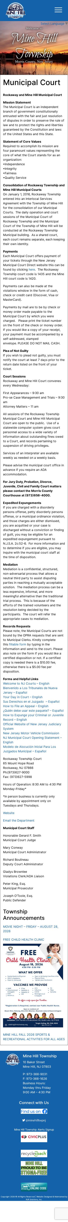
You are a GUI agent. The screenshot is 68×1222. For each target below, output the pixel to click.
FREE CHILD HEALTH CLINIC (23, 939)
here (32, 269)
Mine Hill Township (34, 46)
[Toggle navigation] (58, 10)
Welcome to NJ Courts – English (26, 683)
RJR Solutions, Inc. (34, 1199)
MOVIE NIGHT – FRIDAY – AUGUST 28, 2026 (30, 929)
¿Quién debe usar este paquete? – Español (33, 710)
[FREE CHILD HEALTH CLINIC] (33, 985)
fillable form (17, 644)
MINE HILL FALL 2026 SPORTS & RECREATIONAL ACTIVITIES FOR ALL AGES (34, 1037)
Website (8, 813)
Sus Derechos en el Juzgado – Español (31, 701)
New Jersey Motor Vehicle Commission (31, 733)
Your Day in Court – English (22, 697)
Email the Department (18, 820)
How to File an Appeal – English (25, 706)
